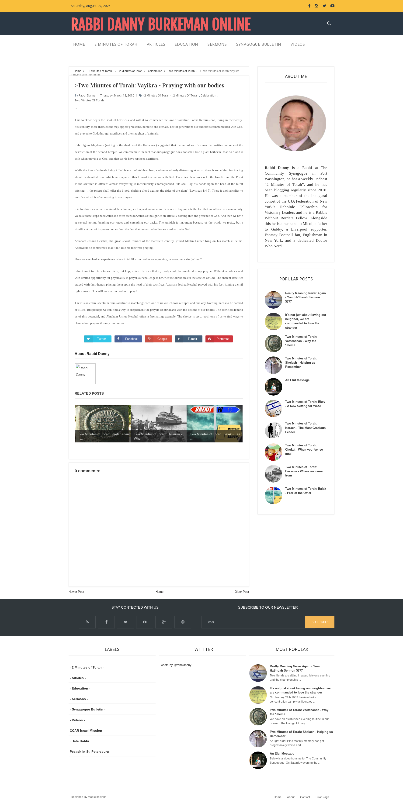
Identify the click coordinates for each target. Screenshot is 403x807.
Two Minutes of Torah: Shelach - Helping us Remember (301, 363)
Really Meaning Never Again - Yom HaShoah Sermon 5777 (305, 297)
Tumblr (192, 339)
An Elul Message (297, 380)
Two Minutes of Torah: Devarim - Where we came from (304, 471)
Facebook (132, 339)
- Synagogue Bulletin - (87, 709)
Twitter (101, 339)
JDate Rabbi (79, 741)
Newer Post (76, 591)
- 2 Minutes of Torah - (157, 95)
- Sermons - (79, 699)
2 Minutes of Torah (185, 95)
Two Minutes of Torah (89, 100)
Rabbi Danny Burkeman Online (160, 24)
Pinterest (223, 339)
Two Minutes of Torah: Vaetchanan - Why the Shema (301, 341)
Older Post (242, 591)
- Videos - (77, 720)
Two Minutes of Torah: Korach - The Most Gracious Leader (305, 428)
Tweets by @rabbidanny (175, 665)
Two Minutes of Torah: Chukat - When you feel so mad (304, 449)
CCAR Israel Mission (86, 730)
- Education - (80, 688)
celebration (208, 95)
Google (162, 339)
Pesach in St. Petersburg (89, 751)
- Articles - (78, 678)
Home (159, 591)
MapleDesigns (97, 797)
